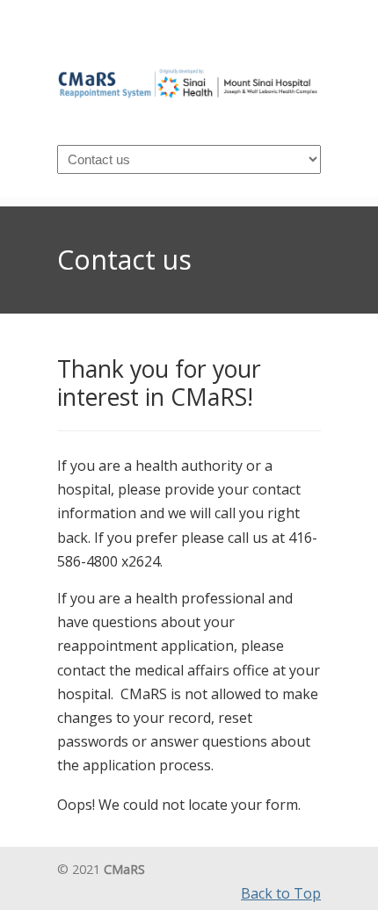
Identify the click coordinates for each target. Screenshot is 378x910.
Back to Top (281, 893)
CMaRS (189, 75)
